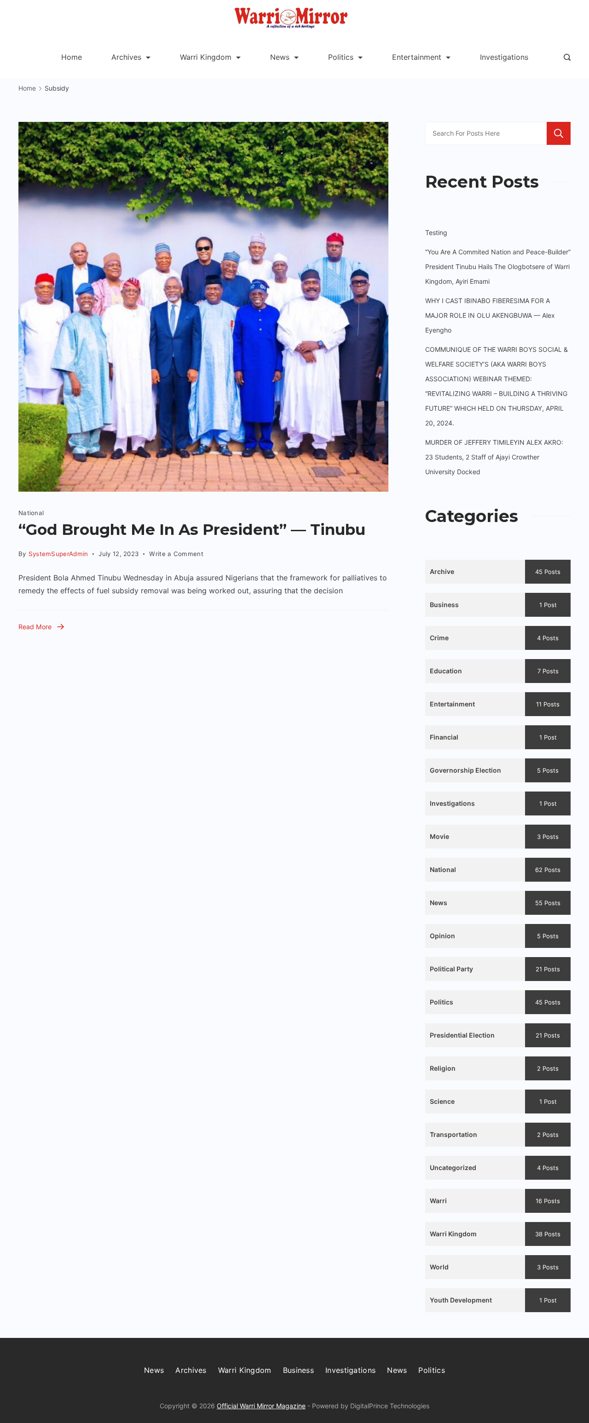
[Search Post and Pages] (567, 57)
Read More (35, 627)
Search (559, 133)
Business (298, 1370)
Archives (126, 57)
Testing (436, 232)
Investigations (504, 57)
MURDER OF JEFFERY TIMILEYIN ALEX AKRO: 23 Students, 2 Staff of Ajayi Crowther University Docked (494, 457)
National (31, 512)
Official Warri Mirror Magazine (261, 1406)
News (279, 57)
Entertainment (416, 57)
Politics (340, 57)
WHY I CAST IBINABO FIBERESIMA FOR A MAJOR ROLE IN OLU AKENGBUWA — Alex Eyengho (490, 315)
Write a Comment (176, 551)
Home (71, 57)
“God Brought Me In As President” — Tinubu (191, 529)
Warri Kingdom (205, 57)
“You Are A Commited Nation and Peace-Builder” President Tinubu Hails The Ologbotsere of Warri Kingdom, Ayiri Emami (498, 266)
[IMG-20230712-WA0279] (203, 307)
